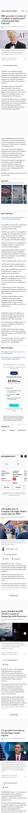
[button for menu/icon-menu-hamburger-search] (25, 11)
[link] (9, 11)
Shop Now (6, 487)
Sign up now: (4, 26)
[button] (22, 11)
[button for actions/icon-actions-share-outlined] (24, 59)
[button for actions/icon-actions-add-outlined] (16, 549)
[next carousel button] (25, 633)
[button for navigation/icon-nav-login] (22, 11)
